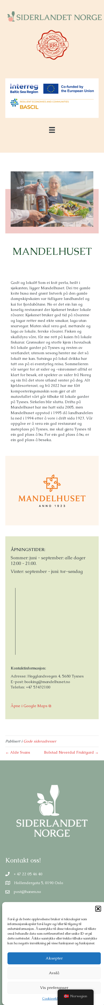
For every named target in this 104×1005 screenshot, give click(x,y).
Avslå (54, 972)
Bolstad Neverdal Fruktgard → (71, 752)
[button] (98, 908)
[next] (80, 206)
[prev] (24, 206)
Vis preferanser (54, 987)
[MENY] (52, 130)
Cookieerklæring (54, 998)
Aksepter (54, 958)
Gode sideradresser (39, 741)
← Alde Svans (17, 752)
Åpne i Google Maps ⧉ (31, 705)
